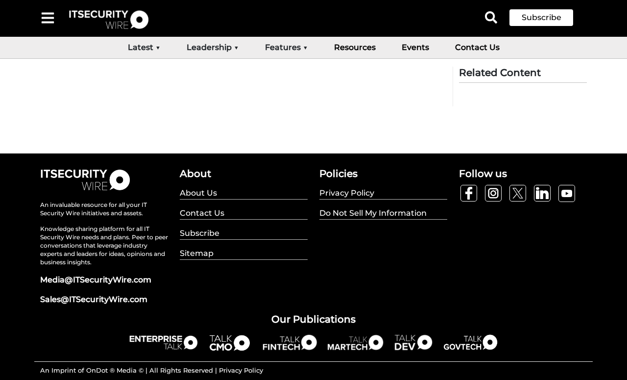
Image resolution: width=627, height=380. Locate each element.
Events (415, 47)
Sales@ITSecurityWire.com (93, 299)
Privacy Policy (241, 370)
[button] (548, 17)
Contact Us (477, 47)
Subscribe (541, 17)
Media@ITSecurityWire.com (95, 279)
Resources (355, 47)
